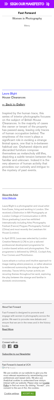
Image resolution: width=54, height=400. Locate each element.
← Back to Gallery (13, 104)
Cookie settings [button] (11, 394)
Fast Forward (27, 13)
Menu (27, 26)
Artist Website (9, 198)
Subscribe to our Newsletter (16, 354)
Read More (7, 329)
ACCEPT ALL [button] (28, 394)
